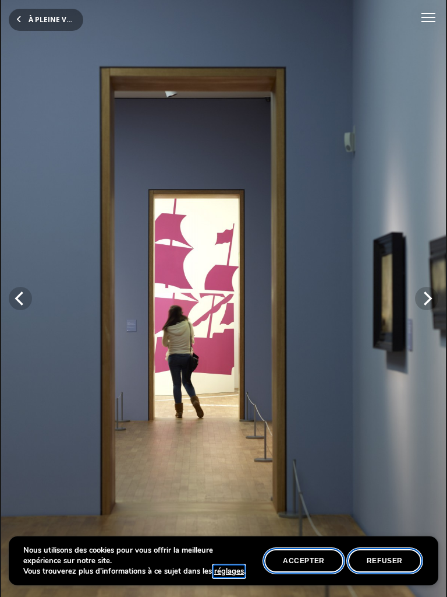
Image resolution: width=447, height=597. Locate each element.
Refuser (385, 561)
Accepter (304, 561)
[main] (223, 298)
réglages (229, 571)
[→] (426, 298)
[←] (20, 298)
